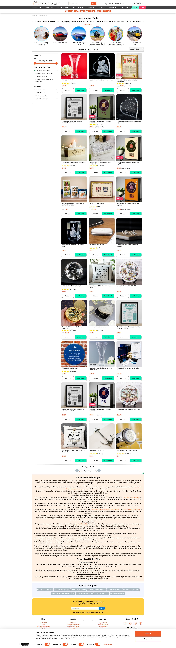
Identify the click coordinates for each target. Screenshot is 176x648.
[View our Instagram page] (130, 623)
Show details (108, 644)
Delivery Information (43, 627)
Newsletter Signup (73, 627)
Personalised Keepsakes (45, 73)
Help (121, 4)
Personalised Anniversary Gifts (63, 593)
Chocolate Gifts (114, 589)
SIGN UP (102, 608)
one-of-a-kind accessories (131, 510)
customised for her (77, 489)
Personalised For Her (62, 589)
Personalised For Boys (80, 589)
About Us (73, 623)
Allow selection (148, 639)
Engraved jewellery (98, 510)
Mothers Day (101, 593)
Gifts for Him (40, 90)
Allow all (148, 633)
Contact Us (43, 623)
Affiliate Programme (73, 625)
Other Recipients (41, 99)
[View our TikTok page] (140, 623)
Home (33, 15)
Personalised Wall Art (44, 76)
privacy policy (85, 612)
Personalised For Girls (98, 589)
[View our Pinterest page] (135, 623)
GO (93, 3)
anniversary (135, 497)
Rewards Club (102, 627)
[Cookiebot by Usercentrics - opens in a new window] (24, 644)
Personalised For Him (45, 589)
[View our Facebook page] (125, 623)
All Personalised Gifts (43, 71)
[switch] (65, 644)
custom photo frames (112, 510)
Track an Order (103, 625)
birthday (127, 497)
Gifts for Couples (41, 96)
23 (95, 470)
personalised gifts (81, 524)
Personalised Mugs (117, 593)
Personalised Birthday (85, 593)
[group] (41, 36)
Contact (116, 4)
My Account (109, 4)
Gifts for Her (40, 93)
